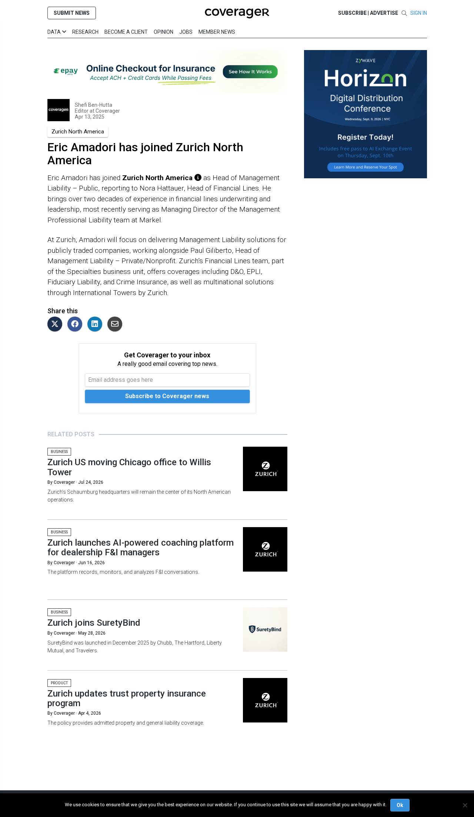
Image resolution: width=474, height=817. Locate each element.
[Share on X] (56, 324)
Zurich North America (77, 131)
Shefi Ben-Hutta (93, 105)
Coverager (107, 111)
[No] (464, 805)
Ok (400, 805)
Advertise (384, 13)
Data (54, 32)
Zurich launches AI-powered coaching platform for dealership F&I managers (140, 548)
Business (59, 452)
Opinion (163, 32)
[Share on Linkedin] (96, 324)
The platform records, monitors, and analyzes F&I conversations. (123, 572)
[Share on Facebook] (76, 324)
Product (59, 683)
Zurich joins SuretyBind (93, 623)
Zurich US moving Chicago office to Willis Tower (129, 467)
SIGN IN (418, 13)
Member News (216, 32)
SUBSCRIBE (352, 13)
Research (85, 32)
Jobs (186, 32)
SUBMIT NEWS (72, 13)
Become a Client (126, 32)
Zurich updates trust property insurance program (126, 698)
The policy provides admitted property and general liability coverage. (125, 723)
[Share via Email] (116, 324)
